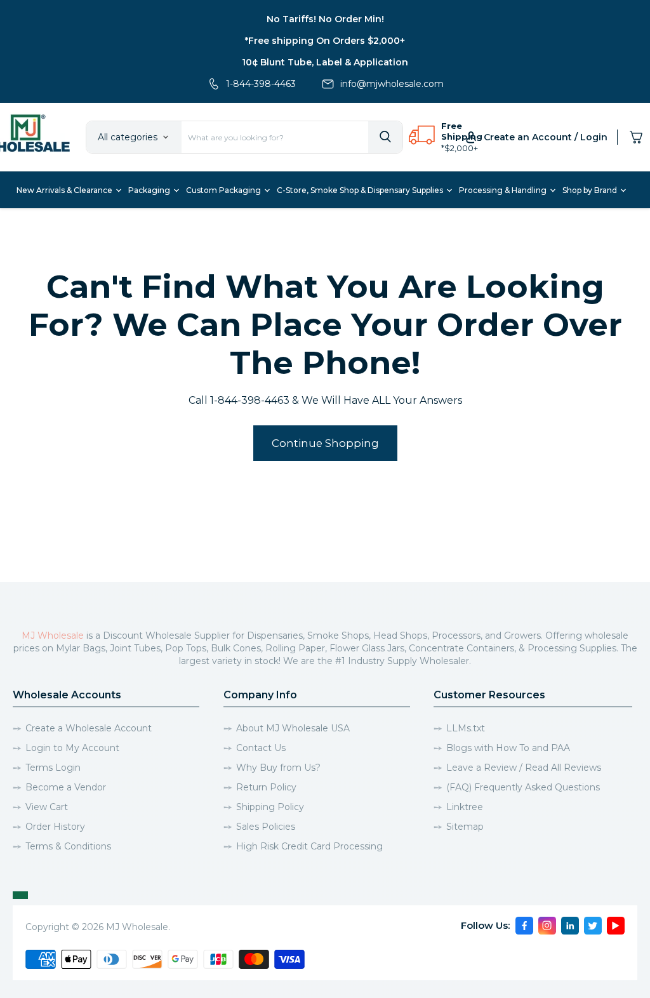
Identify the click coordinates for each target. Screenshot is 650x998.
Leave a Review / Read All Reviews (523, 767)
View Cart (46, 807)
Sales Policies (265, 826)
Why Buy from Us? (278, 767)
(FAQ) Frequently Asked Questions (523, 787)
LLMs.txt (465, 728)
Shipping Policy (270, 807)
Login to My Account (72, 748)
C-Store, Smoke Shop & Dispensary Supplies (361, 190)
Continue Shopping (325, 443)
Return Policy (266, 787)
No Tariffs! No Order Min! (325, 19)
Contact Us (261, 748)
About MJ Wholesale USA (293, 728)
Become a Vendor (65, 787)
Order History (55, 826)
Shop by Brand (590, 190)
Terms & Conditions (68, 846)
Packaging (150, 190)
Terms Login (53, 767)
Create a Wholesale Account (88, 728)
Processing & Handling (503, 190)
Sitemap (465, 826)
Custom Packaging (224, 190)
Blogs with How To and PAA (508, 748)
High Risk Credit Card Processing (309, 846)
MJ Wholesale (53, 635)
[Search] (385, 137)
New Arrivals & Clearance (65, 190)
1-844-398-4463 (261, 84)
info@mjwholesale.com (392, 84)
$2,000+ (461, 148)
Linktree (464, 807)
